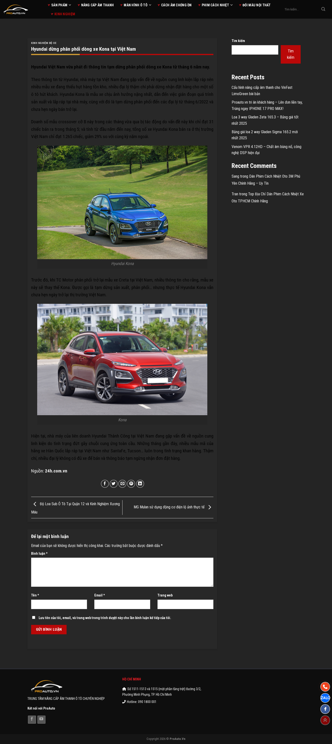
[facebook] (325, 709)
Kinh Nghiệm (64, 14)
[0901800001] (325, 686)
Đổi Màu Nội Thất (257, 5)
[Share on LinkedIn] (140, 484)
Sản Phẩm (59, 5)
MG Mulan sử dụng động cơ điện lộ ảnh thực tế (170, 507)
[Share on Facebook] (105, 484)
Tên (35, 595)
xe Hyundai (158, 129)
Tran (235, 194)
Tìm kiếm (238, 41)
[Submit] (323, 9)
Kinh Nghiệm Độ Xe (44, 43)
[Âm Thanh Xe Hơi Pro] (22, 9)
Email (99, 595)
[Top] (325, 720)
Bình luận (39, 554)
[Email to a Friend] (122, 484)
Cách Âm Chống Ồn (176, 5)
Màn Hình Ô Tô (136, 5)
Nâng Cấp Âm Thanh (97, 5)
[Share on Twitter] (114, 484)
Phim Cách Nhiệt (215, 5)
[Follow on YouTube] (41, 720)
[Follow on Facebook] (32, 720)
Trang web (165, 595)
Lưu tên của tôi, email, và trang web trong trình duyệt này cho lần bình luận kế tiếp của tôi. (105, 618)
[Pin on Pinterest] (131, 484)
